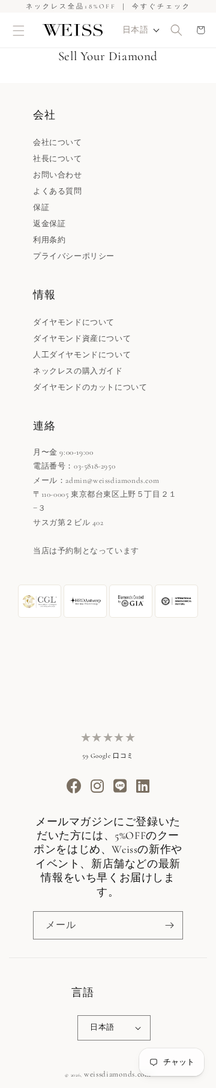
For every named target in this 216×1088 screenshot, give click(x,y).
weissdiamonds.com (117, 1074)
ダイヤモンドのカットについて (90, 387)
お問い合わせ (57, 175)
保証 (41, 207)
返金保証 (49, 224)
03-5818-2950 (94, 466)
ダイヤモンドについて (74, 322)
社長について (57, 159)
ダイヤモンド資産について (82, 338)
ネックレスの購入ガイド (78, 371)
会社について (57, 142)
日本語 (102, 1027)
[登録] (169, 925)
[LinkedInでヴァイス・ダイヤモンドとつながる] (143, 787)
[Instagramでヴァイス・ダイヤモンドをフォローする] (97, 787)
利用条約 (49, 240)
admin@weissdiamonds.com (112, 480)
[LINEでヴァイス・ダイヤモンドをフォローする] (120, 787)
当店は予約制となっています (86, 551)
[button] (18, 30)
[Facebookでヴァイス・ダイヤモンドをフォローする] (74, 787)
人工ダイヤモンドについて (82, 355)
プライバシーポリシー (74, 256)
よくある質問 (57, 191)
